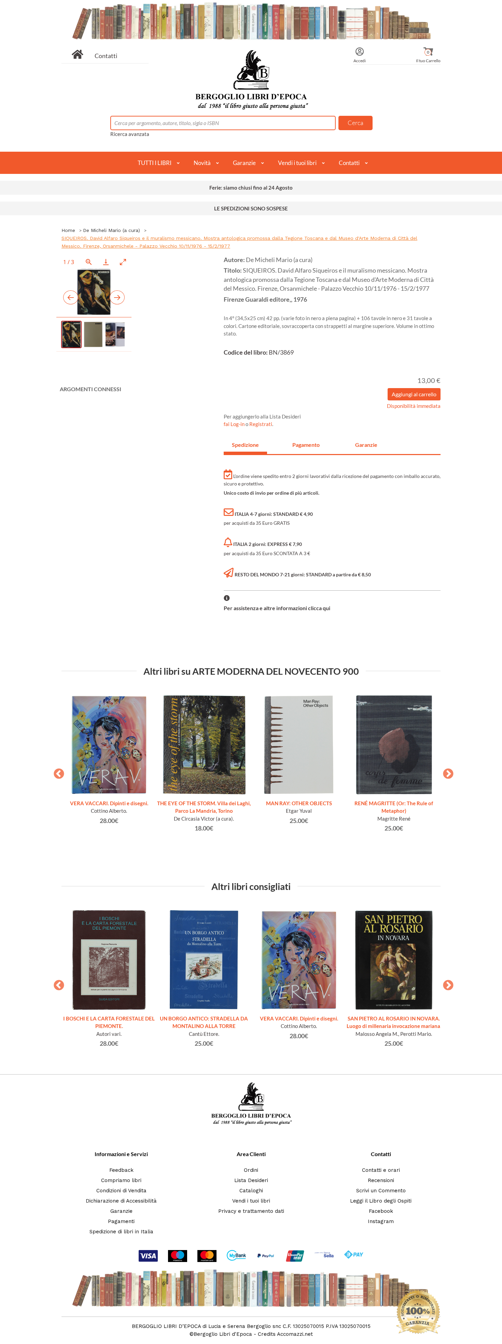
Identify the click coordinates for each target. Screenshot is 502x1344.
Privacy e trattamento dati (251, 1211)
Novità (202, 162)
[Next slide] (117, 297)
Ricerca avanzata (129, 134)
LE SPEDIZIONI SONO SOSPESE (251, 208)
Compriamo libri (121, 1180)
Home (68, 230)
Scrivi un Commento (381, 1191)
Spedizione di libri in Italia (121, 1232)
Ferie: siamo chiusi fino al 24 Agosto (251, 187)
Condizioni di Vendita (121, 1191)
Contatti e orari (381, 1170)
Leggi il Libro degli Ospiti (381, 1201)
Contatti (106, 55)
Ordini (251, 1170)
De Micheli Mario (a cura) (111, 230)
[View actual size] (88, 262)
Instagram (381, 1221)
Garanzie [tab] (366, 444)
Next (445, 771)
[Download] (105, 262)
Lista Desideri (251, 1180)
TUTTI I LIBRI (154, 162)
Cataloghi (251, 1191)
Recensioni (381, 1180)
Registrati (260, 424)
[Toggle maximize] (122, 262)
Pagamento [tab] (306, 444)
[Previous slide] (70, 297)
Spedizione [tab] (245, 444)
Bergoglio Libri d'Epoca (223, 1334)
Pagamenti (121, 1221)
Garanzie (244, 162)
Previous (56, 771)
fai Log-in (235, 424)
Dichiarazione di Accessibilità (121, 1201)
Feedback (121, 1170)
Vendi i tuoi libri (297, 162)
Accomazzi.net (295, 1334)
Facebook (381, 1211)
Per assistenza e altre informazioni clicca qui (277, 608)
